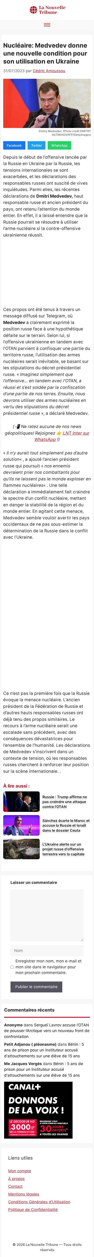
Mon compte (19, 1171)
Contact (15, 1186)
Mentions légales (23, 1194)
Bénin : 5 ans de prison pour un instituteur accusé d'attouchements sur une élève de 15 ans (44, 1050)
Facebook (14, 145)
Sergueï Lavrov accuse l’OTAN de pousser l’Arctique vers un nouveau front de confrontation (46, 1031)
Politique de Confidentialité (33, 1209)
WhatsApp (59, 145)
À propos (16, 1178)
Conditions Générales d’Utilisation (39, 1202)
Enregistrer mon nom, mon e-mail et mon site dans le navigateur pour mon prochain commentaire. (48, 967)
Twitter (36, 145)
